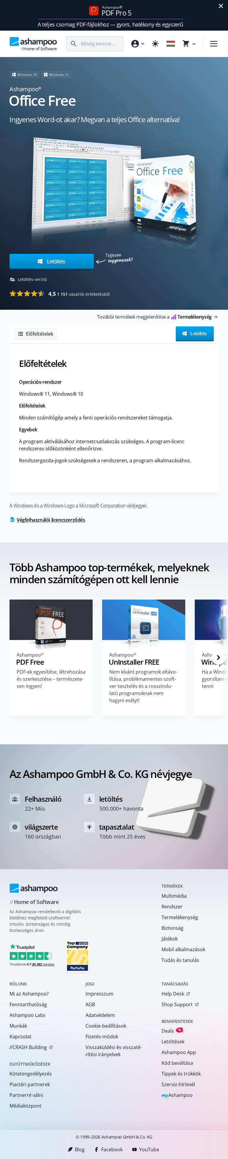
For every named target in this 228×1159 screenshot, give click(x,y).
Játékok (170, 938)
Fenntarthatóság (28, 1004)
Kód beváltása (177, 1063)
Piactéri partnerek (30, 1084)
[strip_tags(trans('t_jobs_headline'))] (77, 956)
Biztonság (172, 928)
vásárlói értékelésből (79, 293)
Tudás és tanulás (180, 960)
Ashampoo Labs (27, 1015)
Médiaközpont (26, 1106)
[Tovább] (218, 657)
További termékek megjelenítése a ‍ (154, 317)
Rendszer (172, 906)
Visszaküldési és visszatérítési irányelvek (114, 1051)
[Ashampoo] (34, 888)
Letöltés (55, 261)
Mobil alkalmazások (183, 949)
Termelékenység (180, 917)
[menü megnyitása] (214, 44)
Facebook (112, 1149)
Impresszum (99, 993)
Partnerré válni (26, 1095)
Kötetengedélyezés (31, 1073)
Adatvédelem (100, 1015)
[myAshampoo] (137, 44)
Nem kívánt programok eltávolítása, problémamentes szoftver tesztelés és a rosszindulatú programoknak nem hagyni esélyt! (143, 686)
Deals (171, 1030)
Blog (80, 1149)
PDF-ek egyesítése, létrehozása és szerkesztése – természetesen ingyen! (51, 679)
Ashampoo (177, 1095)
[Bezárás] (221, 6)
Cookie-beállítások (106, 1026)
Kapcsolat (20, 1036)
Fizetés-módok (102, 1036)
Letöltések (173, 1041)
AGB (90, 1004)
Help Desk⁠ (173, 993)
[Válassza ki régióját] (171, 44)
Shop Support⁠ (177, 1004)
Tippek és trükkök (181, 1073)
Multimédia (174, 896)
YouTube (149, 1149)
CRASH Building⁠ (28, 1047)
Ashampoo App (179, 1052)
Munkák (18, 1026)
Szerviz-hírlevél (178, 1084)
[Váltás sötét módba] (155, 44)
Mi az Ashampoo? (29, 993)
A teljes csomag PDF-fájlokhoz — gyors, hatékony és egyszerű (110, 24)
